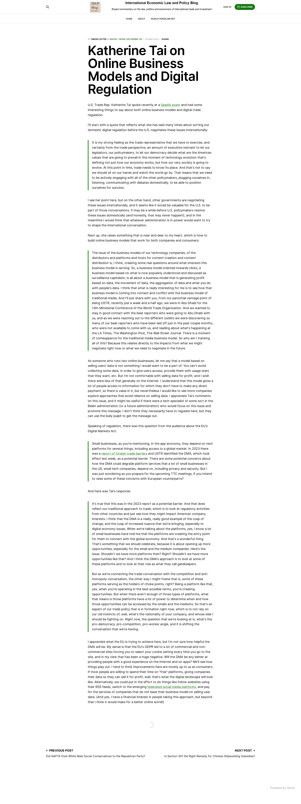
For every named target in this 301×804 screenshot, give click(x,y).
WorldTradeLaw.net (163, 18)
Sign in (227, 7)
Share (165, 39)
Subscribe (247, 7)
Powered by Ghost (282, 788)
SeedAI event (170, 105)
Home (129, 18)
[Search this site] (47, 7)
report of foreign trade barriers (124, 453)
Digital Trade (117, 39)
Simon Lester (98, 39)
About (141, 18)
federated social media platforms (171, 687)
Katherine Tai (134, 39)
